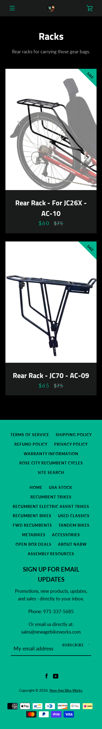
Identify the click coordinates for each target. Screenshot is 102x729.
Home (36, 487)
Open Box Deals (33, 544)
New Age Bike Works (66, 690)
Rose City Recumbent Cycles (51, 463)
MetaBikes (33, 534)
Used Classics (73, 515)
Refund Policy (31, 444)
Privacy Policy (71, 444)
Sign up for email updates (51, 574)
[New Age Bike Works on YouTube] (55, 676)
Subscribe (73, 645)
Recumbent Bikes (32, 515)
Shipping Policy (74, 434)
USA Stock (60, 487)
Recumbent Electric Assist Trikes (51, 506)
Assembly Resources (51, 553)
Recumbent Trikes (51, 497)
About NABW (72, 544)
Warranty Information (51, 453)
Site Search (51, 472)
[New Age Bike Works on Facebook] (46, 676)
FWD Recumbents (32, 525)
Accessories (66, 534)
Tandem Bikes (73, 525)
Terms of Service (29, 434)
